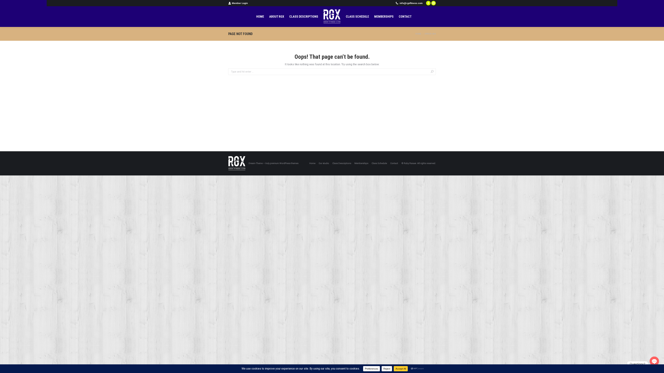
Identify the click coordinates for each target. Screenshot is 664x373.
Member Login (240, 3)
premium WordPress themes (284, 163)
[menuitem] (260, 16)
